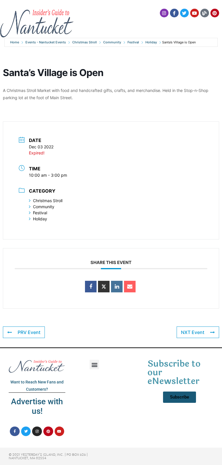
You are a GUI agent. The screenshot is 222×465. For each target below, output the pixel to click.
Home (14, 42)
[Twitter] (184, 13)
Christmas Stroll (84, 42)
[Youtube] (194, 13)
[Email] (130, 286)
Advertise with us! (37, 406)
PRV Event (29, 332)
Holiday (151, 42)
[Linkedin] (117, 286)
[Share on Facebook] (91, 286)
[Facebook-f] (174, 13)
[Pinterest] (214, 13)
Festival (133, 42)
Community (112, 42)
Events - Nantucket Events (45, 42)
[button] (94, 364)
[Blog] (204, 13)
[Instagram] (164, 13)
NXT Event (192, 332)
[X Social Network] (104, 286)
